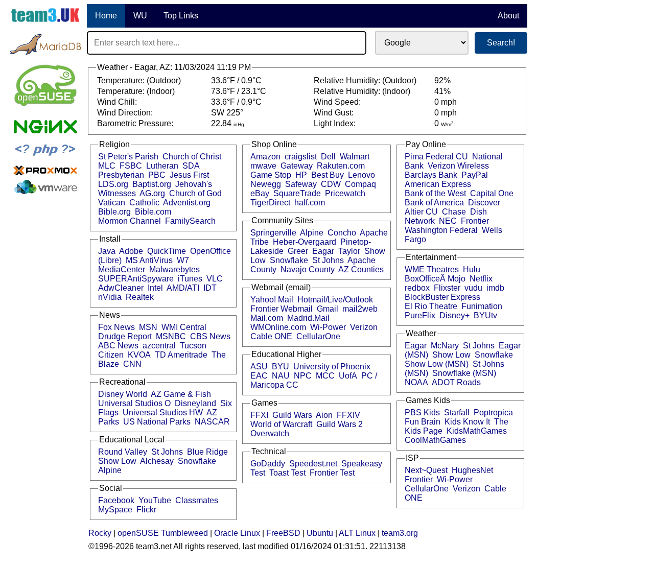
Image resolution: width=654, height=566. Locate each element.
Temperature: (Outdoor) (140, 80)
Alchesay (157, 461)
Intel (155, 288)
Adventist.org (187, 202)
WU (140, 15)
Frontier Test (332, 472)
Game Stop (270, 175)
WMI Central (183, 327)
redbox (417, 288)
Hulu (471, 269)
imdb (495, 288)
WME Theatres (432, 269)
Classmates (196, 500)
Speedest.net (313, 463)
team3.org (400, 533)
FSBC (131, 165)
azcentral (159, 345)
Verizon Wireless (458, 165)
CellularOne (318, 336)
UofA (348, 375)
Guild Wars (292, 415)
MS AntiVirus (149, 260)
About (508, 15)
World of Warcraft (281, 424)
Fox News (116, 327)
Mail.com (266, 318)
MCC (325, 375)
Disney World (122, 394)
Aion (324, 415)
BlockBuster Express (442, 297)
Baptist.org (151, 184)
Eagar (323, 251)
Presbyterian (121, 175)
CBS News (210, 336)
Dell (328, 156)
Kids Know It (467, 421)
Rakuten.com (341, 165)
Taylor (349, 251)
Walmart (354, 156)
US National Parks (157, 421)
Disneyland (195, 403)
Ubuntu (320, 533)
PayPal (474, 175)
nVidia (110, 297)
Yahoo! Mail (271, 299)
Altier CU (421, 211)
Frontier (475, 221)
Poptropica (493, 412)
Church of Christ (191, 156)
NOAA (416, 382)
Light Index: (336, 123)
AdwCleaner (121, 288)
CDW (331, 184)
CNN (132, 364)
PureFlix (420, 315)
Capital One (491, 193)
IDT (210, 288)
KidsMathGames (477, 431)
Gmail (327, 308)
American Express (438, 184)
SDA (191, 165)
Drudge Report (125, 336)
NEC (448, 221)
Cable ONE (271, 336)
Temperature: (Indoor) (137, 91)
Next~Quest (426, 470)
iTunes (190, 278)
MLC (106, 165)
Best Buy (327, 175)
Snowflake (197, 461)
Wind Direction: (126, 112)
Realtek (140, 297)
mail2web (360, 308)
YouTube (154, 500)
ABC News (118, 345)
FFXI (259, 415)
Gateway (297, 165)
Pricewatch (345, 193)
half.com (309, 202)
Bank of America (434, 202)
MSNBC (171, 336)
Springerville (273, 232)
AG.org (152, 193)
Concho (342, 232)
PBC (157, 175)
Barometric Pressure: (136, 123)
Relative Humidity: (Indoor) (363, 91)
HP (301, 175)
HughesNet (472, 470)
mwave (263, 165)
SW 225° (227, 112)
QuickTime (166, 251)
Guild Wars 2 (339, 424)
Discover (484, 202)
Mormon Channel (129, 221)
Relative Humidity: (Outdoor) (366, 80)
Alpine (110, 470)
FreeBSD (283, 533)
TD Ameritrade (181, 354)
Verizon (364, 327)
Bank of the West (435, 193)
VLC (214, 278)
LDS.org (113, 184)
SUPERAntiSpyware (136, 278)
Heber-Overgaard (304, 242)
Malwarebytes (174, 269)
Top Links (181, 15)
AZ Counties (361, 269)
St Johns (167, 451)
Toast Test (287, 472)
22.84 (227, 123)
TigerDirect (270, 202)
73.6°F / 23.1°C (238, 91)
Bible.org (114, 211)
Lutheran (162, 165)
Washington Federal (441, 230)
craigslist (301, 156)
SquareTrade (297, 193)
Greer (298, 251)
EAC (259, 375)
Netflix (481, 278)
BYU (280, 366)
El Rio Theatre (431, 306)
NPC (303, 375)
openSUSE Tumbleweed (163, 533)
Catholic (144, 202)
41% (442, 91)
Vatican (111, 202)
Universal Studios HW (163, 412)
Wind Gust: (335, 112)
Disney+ (454, 315)
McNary (445, 345)
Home (106, 15)
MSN (148, 327)
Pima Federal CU (436, 156)
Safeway (301, 184)
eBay (259, 193)
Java (106, 251)
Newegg (265, 184)
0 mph (445, 102)
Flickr (146, 509)
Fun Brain (422, 421)
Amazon (265, 156)
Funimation (481, 306)
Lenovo (361, 175)
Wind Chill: (118, 102)
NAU (281, 375)
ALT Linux (357, 533)
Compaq (360, 184)
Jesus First (189, 175)
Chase (454, 211)
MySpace (115, 509)
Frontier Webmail (281, 308)
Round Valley (122, 451)
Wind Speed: (338, 102)
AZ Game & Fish (181, 394)
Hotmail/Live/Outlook (335, 299)
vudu (473, 288)
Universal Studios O (134, 403)
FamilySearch (190, 221)
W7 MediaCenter (143, 265)
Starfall (457, 412)
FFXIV (348, 415)
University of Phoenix (331, 366)
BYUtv (485, 315)
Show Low (117, 461)
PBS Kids (422, 412)
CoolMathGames (435, 440)
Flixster (447, 288)
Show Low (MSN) (437, 364)
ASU (259, 366)
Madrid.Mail (308, 318)
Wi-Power (328, 327)
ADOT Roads (456, 382)
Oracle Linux (237, 533)
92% (442, 80)
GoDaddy (267, 463)
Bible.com (153, 211)
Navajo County (308, 269)
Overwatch (269, 433)
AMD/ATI (183, 288)
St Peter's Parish (128, 156)
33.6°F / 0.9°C (236, 80)
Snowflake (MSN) (464, 373)
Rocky (99, 533)
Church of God (195, 193)
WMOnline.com (278, 327)
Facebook (116, 500)
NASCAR (212, 421)
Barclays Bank (431, 175)
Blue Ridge (207, 451)
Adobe (131, 251)
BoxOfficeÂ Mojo (435, 278)
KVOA (139, 354)
